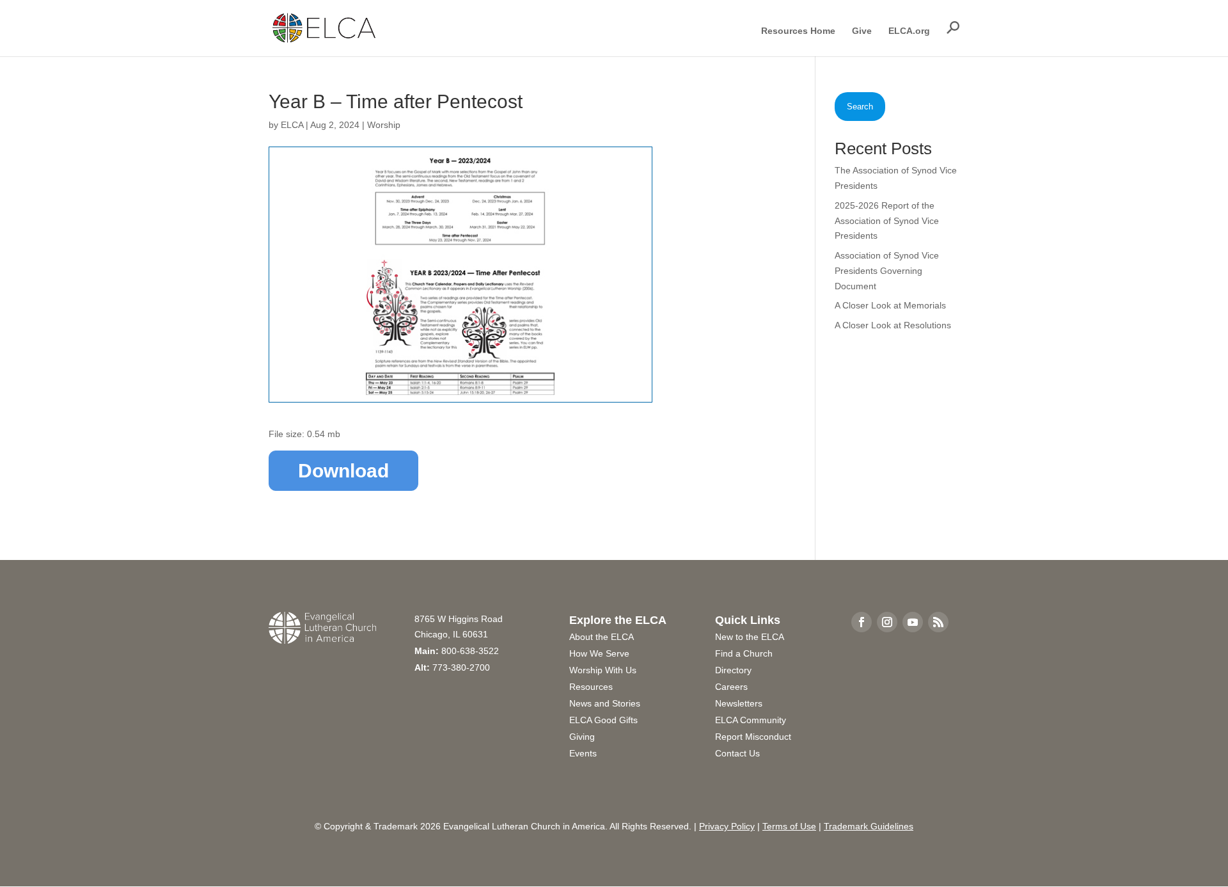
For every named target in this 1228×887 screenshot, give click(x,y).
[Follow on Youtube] (912, 622)
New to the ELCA (749, 637)
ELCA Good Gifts (603, 720)
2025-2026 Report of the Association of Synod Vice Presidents (887, 220)
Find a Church (744, 653)
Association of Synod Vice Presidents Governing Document (887, 270)
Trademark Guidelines (868, 826)
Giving (582, 736)
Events (583, 753)
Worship (383, 125)
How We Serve (599, 653)
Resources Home (798, 31)
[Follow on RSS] (938, 622)
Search (860, 106)
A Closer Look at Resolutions (893, 325)
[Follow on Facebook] (861, 622)
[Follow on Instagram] (887, 622)
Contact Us (737, 753)
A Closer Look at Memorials (890, 305)
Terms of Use (789, 826)
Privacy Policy (727, 826)
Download (343, 470)
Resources (591, 687)
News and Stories (604, 703)
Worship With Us (602, 670)
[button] (953, 27)
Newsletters (738, 703)
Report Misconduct (753, 736)
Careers (731, 687)
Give (862, 31)
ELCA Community (750, 720)
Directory (733, 670)
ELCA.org (909, 31)
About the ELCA (601, 637)
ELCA (292, 125)
